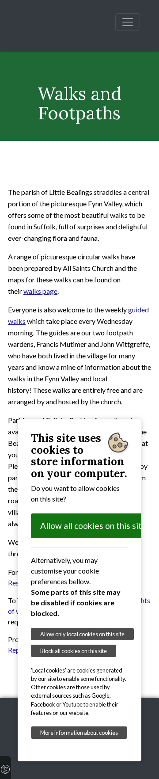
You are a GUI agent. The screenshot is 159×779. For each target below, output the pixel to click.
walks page (40, 291)
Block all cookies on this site (73, 650)
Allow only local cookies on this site (82, 634)
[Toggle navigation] (127, 22)
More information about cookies (79, 732)
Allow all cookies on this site (93, 526)
